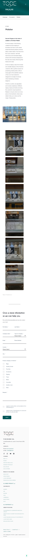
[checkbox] (14, 376)
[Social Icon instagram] (7, 453)
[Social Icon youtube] (10, 453)
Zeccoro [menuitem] (5, 493)
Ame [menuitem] (4, 491)
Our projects (12, 17)
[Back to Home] (9, 4)
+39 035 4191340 (9, 448)
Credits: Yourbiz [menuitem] (7, 531)
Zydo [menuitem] (4, 495)
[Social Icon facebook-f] (4, 453)
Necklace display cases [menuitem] (8, 521)
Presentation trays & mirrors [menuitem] (9, 480)
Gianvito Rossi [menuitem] (6, 499)
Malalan (18, 17)
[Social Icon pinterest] (13, 453)
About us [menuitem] (5, 458)
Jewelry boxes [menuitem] (6, 476)
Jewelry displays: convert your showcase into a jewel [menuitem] (13, 514)
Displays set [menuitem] (5, 474)
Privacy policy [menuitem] (6, 529)
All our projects (7, 504)
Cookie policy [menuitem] (15, 529)
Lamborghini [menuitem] (5, 497)
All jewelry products (8, 483)
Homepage (5, 17)
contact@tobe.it (10, 450)
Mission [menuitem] (5, 460)
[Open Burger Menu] (25, 4)
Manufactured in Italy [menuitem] (8, 462)
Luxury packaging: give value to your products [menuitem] (13, 517)
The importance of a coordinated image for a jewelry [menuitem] (12, 511)
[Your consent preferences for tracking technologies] (26, 555)
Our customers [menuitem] (6, 468)
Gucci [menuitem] (4, 501)
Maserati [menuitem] (5, 489)
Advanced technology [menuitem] (8, 464)
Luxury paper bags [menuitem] (7, 478)
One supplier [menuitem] (6, 466)
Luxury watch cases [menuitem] (7, 519)
